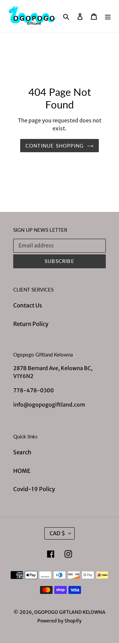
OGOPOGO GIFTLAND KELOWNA (69, 612)
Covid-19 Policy (34, 489)
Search (22, 452)
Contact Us (27, 305)
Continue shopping (54, 146)
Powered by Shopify (59, 621)
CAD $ (57, 533)
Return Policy (30, 324)
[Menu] (108, 16)
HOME (21, 471)
